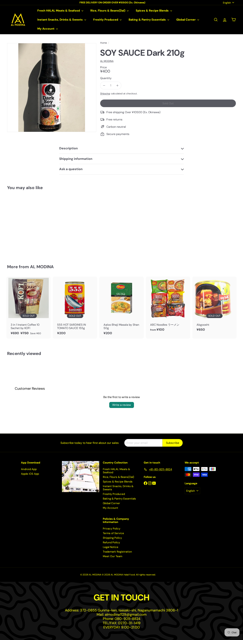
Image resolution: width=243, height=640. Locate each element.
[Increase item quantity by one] (117, 85)
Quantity (106, 78)
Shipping (105, 93)
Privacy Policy (111, 528)
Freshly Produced (106, 19)
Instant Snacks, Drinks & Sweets (60, 19)
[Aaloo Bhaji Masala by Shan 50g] (121, 308)
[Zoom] (51, 87)
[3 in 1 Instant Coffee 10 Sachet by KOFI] (28, 308)
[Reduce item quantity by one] (104, 85)
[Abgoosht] (214, 306)
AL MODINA (42, 266)
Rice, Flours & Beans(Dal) (108, 10)
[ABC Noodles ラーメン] (168, 306)
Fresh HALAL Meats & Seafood (59, 10)
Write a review (121, 405)
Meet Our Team (112, 556)
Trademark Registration (117, 551)
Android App (29, 469)
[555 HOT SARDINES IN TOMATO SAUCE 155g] (75, 308)
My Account (46, 29)
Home (103, 42)
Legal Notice (110, 547)
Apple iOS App (30, 474)
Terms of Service (113, 533)
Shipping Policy (112, 538)
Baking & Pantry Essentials (148, 19)
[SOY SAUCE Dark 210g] (24, 224)
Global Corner (186, 19)
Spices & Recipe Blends (152, 10)
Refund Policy (111, 542)
